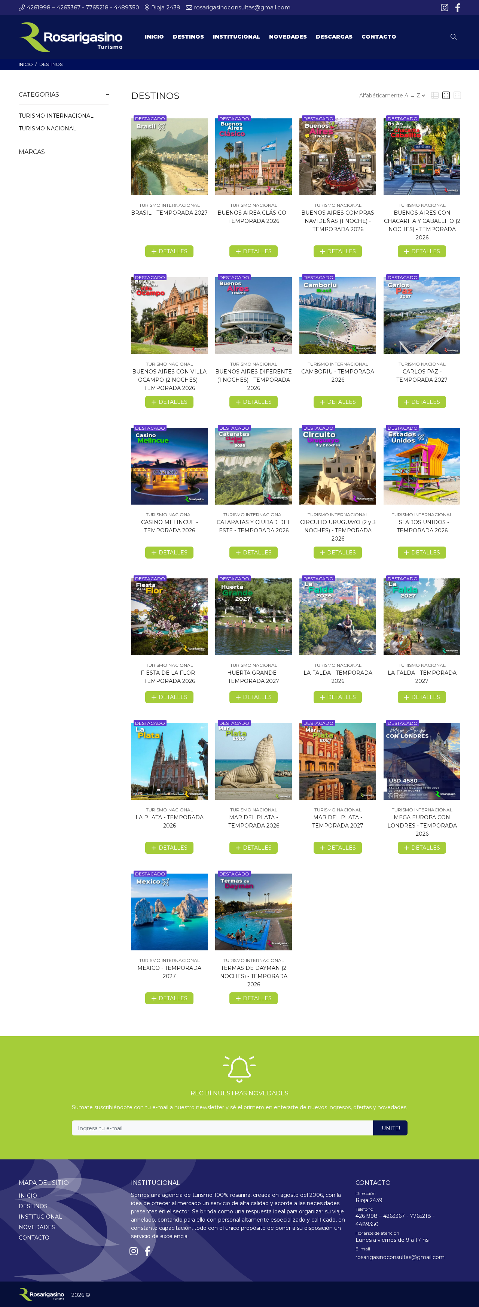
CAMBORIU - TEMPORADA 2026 (337, 375)
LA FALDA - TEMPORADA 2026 (337, 676)
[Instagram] (445, 8)
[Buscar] (455, 37)
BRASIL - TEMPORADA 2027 (169, 212)
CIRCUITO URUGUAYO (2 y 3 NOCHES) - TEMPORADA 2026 (338, 530)
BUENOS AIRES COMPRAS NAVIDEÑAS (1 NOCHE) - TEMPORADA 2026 (337, 221)
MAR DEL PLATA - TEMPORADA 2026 (253, 821)
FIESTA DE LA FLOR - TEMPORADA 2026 (169, 676)
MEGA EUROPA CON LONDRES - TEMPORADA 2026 (422, 825)
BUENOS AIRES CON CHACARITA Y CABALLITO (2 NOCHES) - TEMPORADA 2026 (422, 225)
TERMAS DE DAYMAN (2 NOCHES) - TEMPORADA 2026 (253, 976)
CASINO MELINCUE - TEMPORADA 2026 (169, 526)
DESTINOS (50, 64)
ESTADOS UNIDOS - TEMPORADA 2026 (422, 526)
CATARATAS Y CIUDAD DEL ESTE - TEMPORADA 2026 (254, 526)
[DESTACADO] (169, 156)
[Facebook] (457, 8)
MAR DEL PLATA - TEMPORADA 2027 (337, 821)
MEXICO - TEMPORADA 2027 (169, 972)
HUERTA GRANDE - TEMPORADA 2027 (253, 676)
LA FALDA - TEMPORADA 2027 (422, 676)
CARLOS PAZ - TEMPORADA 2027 (422, 375)
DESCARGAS (334, 36)
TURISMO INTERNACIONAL (56, 115)
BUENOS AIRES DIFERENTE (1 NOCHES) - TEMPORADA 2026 (253, 379)
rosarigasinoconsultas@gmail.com (400, 1257)
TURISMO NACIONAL (47, 128)
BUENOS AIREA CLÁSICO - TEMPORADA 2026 (253, 216)
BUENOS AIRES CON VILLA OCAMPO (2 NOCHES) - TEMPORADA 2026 (169, 379)
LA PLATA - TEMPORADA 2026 (169, 821)
